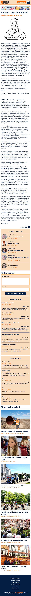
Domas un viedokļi (15, 232)
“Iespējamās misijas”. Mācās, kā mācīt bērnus (14, 513)
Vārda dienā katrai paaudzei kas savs (14, 540)
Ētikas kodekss (15, 589)
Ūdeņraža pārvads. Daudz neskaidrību (14, 431)
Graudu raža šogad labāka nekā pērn (14, 486)
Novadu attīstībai (5, 433)
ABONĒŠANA (21, 2)
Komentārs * (5, 276)
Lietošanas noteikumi (15, 578)
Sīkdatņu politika (15, 582)
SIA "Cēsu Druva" (19, 592)
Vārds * (4, 287)
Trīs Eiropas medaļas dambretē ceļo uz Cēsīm (14, 458)
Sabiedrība (8, 15)
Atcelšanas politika (15, 584)
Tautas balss (14, 300)
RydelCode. (20, 593)
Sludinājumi (14, 359)
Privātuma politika (15, 580)
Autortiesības (15, 587)
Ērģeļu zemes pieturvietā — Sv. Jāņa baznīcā (14, 567)
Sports (2, 461)
